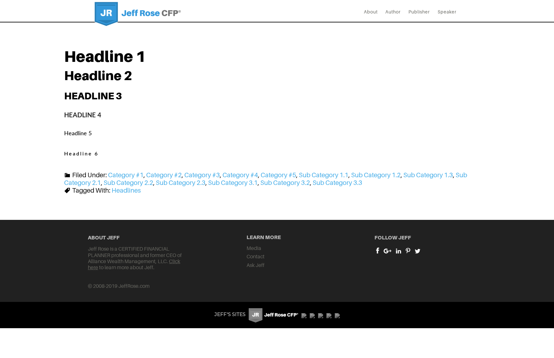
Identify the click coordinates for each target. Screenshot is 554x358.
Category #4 (240, 175)
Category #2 (164, 175)
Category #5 (278, 175)
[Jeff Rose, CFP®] (137, 21)
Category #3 (202, 175)
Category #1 (126, 175)
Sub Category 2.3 (181, 183)
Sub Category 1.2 (376, 175)
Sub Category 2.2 (128, 183)
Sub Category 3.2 (285, 183)
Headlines (126, 190)
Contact (255, 256)
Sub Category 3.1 (233, 183)
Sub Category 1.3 (428, 175)
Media (254, 248)
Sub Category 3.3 (337, 183)
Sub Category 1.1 (323, 175)
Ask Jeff (255, 265)
